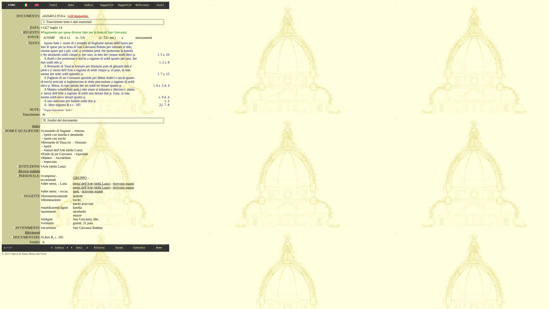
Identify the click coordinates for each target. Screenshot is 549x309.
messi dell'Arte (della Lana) (92, 183)
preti (76, 191)
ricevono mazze (123, 187)
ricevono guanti (123, 183)
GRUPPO (80, 178)
